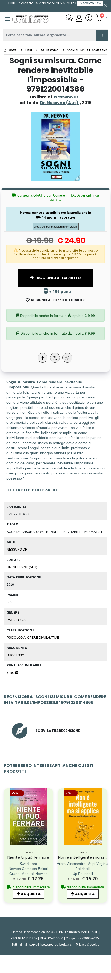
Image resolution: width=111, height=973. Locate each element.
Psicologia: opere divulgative (33, 637)
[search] (102, 35)
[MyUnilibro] (79, 18)
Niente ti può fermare (28, 857)
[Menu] (7, 19)
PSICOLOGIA (16, 620)
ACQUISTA (31, 894)
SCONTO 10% (91, 3)
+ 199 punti (60, 291)
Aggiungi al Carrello (58, 277)
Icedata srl (66, 944)
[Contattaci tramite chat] (69, 18)
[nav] (6, 826)
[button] (102, 18)
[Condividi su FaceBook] (42, 358)
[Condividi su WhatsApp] (67, 358)
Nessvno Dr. (67, 97)
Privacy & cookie (87, 944)
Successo (15, 655)
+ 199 (11, 673)
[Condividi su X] (55, 358)
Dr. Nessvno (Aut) (22, 567)
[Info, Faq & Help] (88, 18)
